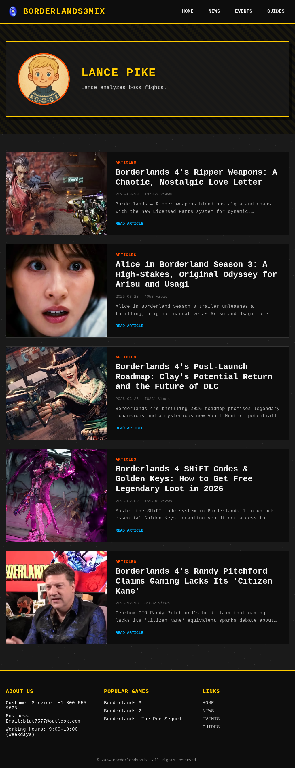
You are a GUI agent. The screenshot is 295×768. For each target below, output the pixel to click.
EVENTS (243, 11)
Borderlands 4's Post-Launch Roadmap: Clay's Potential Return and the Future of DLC (194, 377)
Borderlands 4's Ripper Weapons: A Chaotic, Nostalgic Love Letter (196, 177)
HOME (188, 11)
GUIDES (276, 11)
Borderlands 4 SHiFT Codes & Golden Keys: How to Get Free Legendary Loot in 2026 (184, 479)
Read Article (129, 223)
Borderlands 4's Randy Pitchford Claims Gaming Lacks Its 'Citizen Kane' (194, 581)
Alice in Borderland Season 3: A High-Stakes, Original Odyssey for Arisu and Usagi (196, 274)
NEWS (214, 11)
